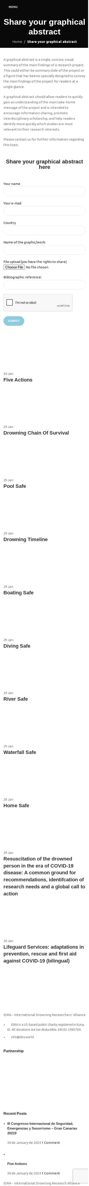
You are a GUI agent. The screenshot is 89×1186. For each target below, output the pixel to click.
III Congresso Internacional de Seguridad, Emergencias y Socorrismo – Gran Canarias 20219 (42, 1128)
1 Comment (51, 1143)
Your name (11, 184)
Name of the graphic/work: (24, 242)
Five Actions (17, 1164)
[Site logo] (44, 6)
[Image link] (14, 992)
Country (9, 223)
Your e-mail (12, 203)
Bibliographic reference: (22, 277)
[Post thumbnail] (16, 1154)
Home (17, 42)
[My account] (84, 6)
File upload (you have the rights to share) (35, 262)
